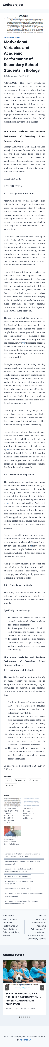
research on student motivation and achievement (19, 882)
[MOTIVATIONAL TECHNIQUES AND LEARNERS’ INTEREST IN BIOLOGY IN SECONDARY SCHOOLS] (12, 802)
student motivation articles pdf (17, 889)
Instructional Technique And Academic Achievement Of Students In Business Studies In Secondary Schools (36, 927)
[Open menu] (44, 5)
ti (22, 596)
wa (23, 343)
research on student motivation (17, 876)
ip (8, 449)
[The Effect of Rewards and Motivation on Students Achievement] (31, 802)
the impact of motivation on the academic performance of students (21, 902)
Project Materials (12, 37)
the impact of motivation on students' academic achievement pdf (24, 895)
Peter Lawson (11, 76)
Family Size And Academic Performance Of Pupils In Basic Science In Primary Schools (11, 925)
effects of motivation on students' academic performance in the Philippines (22, 855)
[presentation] (24, 974)
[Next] (42, 987)
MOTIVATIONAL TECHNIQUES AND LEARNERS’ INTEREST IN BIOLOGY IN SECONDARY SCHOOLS (11, 816)
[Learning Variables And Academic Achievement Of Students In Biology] (12, 831)
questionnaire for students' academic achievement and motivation (19, 870)
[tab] (19, 1017)
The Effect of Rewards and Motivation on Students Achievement (28, 813)
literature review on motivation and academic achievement (23, 862)
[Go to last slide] (7, 987)
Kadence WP (26, 1040)
